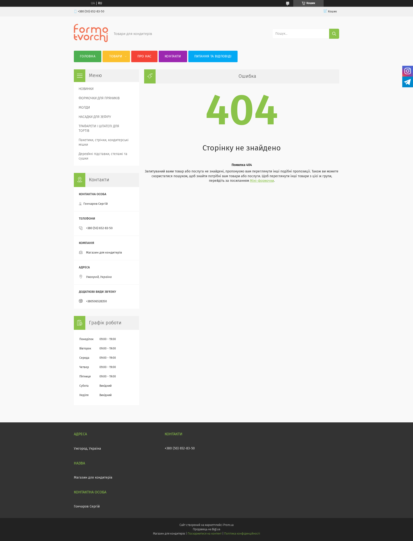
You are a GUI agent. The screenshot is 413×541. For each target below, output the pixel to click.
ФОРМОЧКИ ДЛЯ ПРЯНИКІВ (99, 98)
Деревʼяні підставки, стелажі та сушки (103, 156)
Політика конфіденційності (242, 533)
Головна (87, 56)
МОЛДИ (84, 107)
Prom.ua (228, 525)
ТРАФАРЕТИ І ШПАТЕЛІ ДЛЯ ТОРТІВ (99, 128)
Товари (115, 56)
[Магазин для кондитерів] (91, 41)
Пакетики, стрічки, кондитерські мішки (104, 142)
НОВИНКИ (86, 89)
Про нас (144, 56)
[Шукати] (334, 34)
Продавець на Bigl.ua (206, 529)
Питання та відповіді (213, 56)
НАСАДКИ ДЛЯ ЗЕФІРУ (95, 117)
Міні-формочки (262, 180)
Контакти (173, 56)
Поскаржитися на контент (204, 533)
